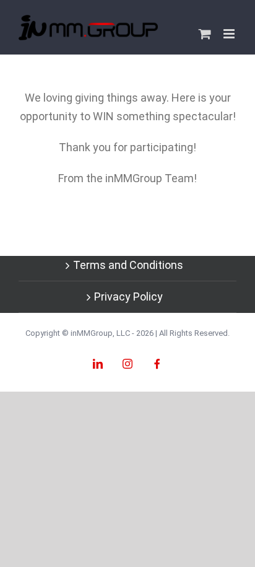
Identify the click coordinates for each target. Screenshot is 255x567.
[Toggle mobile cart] (205, 33)
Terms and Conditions (128, 264)
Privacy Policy (128, 296)
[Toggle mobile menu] (229, 33)
